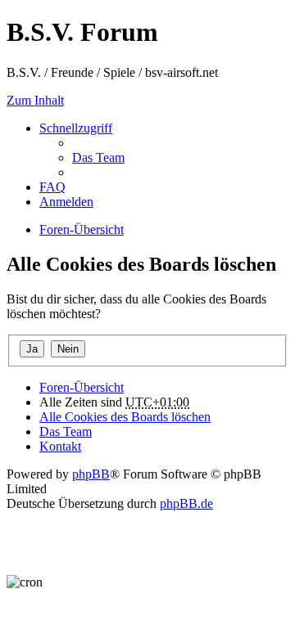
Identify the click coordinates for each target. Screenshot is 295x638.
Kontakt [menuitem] (60, 446)
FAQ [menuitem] (52, 187)
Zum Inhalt (35, 100)
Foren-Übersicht (81, 387)
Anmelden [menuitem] (66, 202)
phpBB (91, 474)
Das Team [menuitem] (98, 157)
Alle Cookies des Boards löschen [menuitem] (125, 417)
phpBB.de (186, 503)
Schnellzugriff (75, 128)
